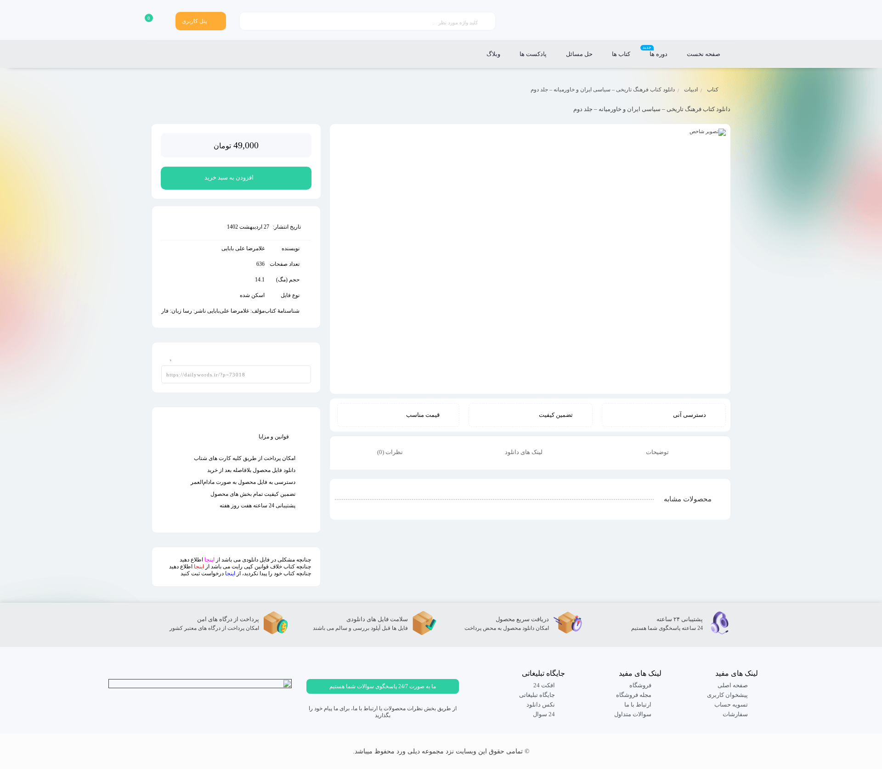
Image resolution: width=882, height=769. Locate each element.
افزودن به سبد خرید (229, 177)
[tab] (663, 453)
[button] (382, 686)
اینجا (209, 559)
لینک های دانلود (524, 452)
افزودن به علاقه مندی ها (168, 354)
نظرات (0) (390, 452)
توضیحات (658, 452)
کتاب (712, 89)
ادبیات (691, 89)
